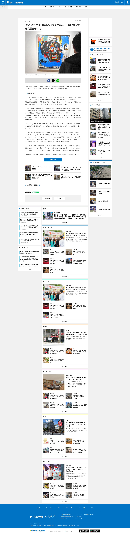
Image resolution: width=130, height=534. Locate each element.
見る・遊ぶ (52, 7)
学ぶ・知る (78, 7)
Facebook (112, 3)
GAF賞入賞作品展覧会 (32, 185)
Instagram (118, 3)
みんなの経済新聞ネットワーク (37, 531)
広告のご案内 (64, 518)
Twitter (115, 3)
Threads (122, 3)
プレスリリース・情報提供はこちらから (85, 514)
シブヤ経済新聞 (15, 2)
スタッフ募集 (79, 518)
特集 (86, 7)
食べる (44, 7)
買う (60, 7)
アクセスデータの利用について (68, 516)
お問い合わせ (79, 516)
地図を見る (53, 159)
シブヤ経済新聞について (66, 514)
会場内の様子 (31, 93)
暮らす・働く (68, 7)
